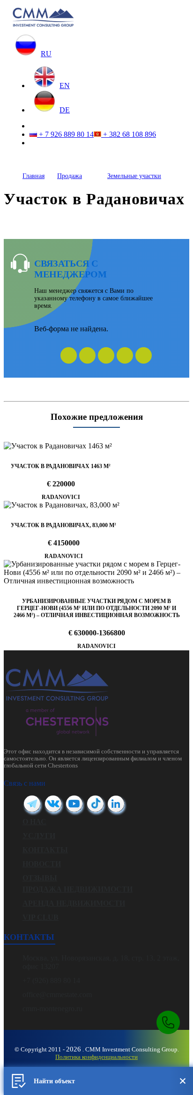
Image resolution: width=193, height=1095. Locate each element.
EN (64, 85)
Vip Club (40, 917)
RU (46, 54)
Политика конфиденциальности (96, 1056)
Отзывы (39, 878)
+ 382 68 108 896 (128, 134)
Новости (41, 864)
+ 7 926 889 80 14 (65, 134)
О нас (34, 822)
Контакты (45, 850)
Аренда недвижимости (73, 903)
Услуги (38, 836)
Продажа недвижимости (77, 889)
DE (64, 110)
